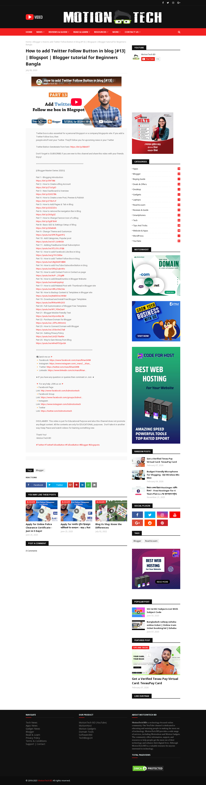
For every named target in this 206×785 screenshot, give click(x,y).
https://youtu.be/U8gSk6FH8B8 (50, 262)
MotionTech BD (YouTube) (93, 722)
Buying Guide (156, 179)
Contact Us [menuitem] (132, 31)
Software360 (85, 734)
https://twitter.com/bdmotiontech (56, 411)
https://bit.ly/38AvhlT (80, 147)
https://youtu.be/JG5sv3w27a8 (50, 329)
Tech (156, 220)
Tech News (31, 722)
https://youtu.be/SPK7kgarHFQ (50, 235)
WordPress (156, 235)
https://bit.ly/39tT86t (45, 180)
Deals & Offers (156, 184)
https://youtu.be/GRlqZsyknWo (50, 269)
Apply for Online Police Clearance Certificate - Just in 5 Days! (39, 527)
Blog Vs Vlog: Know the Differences (108, 526)
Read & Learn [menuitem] (80, 31)
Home (28, 41)
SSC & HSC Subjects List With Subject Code (162, 610)
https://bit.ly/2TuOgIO (46, 187)
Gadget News (33, 728)
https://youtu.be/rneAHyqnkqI (50, 282)
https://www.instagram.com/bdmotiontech (61, 404)
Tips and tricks (156, 225)
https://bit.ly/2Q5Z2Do (46, 208)
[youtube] (174, 515)
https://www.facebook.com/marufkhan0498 (70, 360)
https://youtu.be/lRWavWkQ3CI (50, 302)
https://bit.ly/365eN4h (46, 228)
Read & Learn (156, 205)
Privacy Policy (33, 737)
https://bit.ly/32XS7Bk (46, 194)
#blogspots (94, 445)
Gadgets (156, 194)
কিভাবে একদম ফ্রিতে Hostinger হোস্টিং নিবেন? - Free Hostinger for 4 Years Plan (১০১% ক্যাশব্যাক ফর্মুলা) (162, 490)
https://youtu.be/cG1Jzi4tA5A (50, 241)
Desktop (156, 189)
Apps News (31, 725)
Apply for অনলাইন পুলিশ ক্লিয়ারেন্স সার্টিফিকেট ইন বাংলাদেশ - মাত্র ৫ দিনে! (75, 526)
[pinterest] (162, 523)
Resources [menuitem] (100, 31)
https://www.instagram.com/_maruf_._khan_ (69, 363)
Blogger (37, 41)
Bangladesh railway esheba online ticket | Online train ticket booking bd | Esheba (161, 625)
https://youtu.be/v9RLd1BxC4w (50, 289)
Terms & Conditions (36, 740)
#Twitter (40, 445)
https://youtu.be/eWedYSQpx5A (51, 343)
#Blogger (83, 445)
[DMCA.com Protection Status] (148, 770)
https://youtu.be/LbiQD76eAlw (50, 336)
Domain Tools (86, 731)
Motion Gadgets (87, 728)
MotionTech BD (45, 780)
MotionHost (85, 725)
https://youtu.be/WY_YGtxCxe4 (50, 309)
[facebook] (163, 2)
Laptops (156, 199)
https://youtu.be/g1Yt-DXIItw (49, 255)
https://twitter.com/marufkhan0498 (63, 367)
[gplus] (178, 2)
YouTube (156, 241)
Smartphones (156, 215)
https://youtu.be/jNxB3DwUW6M (51, 296)
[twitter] (168, 2)
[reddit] (150, 523)
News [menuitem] (39, 31)
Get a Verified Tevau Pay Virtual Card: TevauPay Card (162, 460)
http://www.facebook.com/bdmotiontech (60, 390)
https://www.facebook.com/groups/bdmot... (62, 397)
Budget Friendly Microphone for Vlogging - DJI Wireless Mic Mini (163, 474)
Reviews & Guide (156, 210)
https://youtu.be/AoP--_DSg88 (50, 275)
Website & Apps (156, 230)
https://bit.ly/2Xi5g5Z (46, 214)
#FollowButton (72, 445)
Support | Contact (35, 743)
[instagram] (173, 2)
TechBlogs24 (85, 737)
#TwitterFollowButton (54, 445)
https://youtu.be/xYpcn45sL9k (50, 316)
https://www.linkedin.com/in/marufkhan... (67, 370)
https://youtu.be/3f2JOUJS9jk (50, 248)
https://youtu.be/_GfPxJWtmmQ (51, 323)
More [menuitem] (115, 31)
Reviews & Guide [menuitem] (58, 31)
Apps (156, 168)
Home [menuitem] (29, 31)
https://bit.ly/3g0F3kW (46, 221)
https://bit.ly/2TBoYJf (46, 201)
